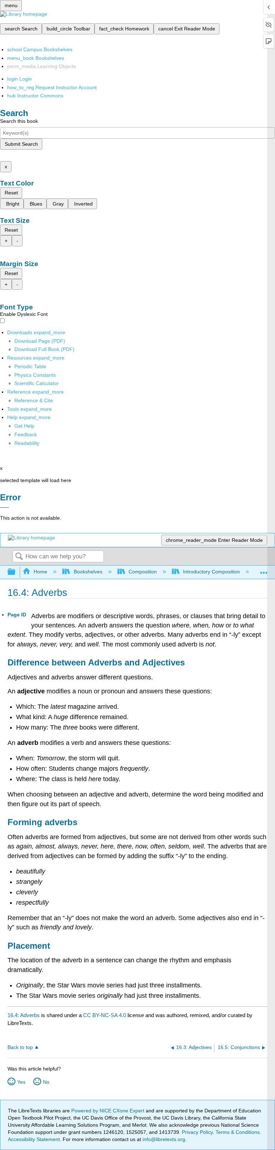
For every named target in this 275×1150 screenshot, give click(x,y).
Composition (142, 571)
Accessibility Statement (34, 1139)
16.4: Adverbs (24, 1015)
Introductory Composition (211, 571)
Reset (11, 193)
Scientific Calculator (36, 383)
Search (19, 556)
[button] (25, 434)
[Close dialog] (4, 507)
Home (40, 571)
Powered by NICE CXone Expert (108, 1110)
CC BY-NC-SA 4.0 (104, 1015)
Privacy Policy (197, 1132)
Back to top (20, 1047)
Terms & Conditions (238, 1132)
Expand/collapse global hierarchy (16, 572)
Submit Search (21, 144)
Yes (21, 1082)
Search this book (19, 121)
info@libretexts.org (163, 1139)
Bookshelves (87, 571)
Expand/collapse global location (264, 570)
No (46, 1082)
